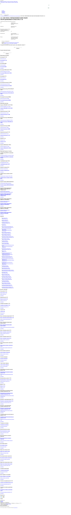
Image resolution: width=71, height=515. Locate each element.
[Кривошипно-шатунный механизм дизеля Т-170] (8, 247)
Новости (1, 1)
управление (15, 43)
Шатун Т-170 (4, 250)
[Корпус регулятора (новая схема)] (7, 279)
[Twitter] (1, 496)
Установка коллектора (5, 265)
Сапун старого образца (4, 364)
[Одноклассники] (2, 496)
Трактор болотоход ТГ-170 (5, 135)
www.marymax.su (15, 507)
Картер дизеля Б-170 (5, 220)
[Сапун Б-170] (4, 225)
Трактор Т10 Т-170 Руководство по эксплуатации (12, 42)
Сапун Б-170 (4, 224)
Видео (12, 1)
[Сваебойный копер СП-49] (4, 162)
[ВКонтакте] (0, 496)
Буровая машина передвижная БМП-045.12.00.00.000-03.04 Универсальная (5, 194)
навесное (5, 43)
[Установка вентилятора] (5, 281)
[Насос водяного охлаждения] (6, 283)
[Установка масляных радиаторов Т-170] (8, 287)
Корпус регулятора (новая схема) (6, 278)
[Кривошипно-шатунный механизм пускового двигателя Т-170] (7, 396)
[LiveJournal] (4, 496)
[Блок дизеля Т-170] (5, 218)
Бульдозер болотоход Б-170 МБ (6, 85)
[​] (24, 3)
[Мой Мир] (3, 496)
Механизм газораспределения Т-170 (7, 256)
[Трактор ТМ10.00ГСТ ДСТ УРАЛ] (5, 106)
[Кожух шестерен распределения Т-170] (7, 227)
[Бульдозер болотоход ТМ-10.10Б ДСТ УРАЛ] (6, 91)
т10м (10, 43)
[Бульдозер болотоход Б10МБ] (4, 98)
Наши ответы (15, 1)
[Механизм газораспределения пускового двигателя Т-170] (8, 260)
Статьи (8, 1)
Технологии (5, 1)
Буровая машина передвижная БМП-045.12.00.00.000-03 (5, 204)
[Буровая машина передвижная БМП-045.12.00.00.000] (7, 210)
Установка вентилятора (5, 280)
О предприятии (2, 2)
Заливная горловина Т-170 (5, 222)
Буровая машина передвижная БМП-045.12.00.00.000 (5, 213)
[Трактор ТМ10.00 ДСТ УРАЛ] (4, 146)
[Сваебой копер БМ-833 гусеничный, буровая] (7, 155)
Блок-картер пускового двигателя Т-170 (7, 236)
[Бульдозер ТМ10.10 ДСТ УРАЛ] (5, 71)
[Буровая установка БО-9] (4, 168)
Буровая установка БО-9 (4, 170)
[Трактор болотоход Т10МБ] (4, 127)
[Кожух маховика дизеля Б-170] (4, 333)
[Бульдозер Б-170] (3, 77)
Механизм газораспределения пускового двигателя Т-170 (5, 408)
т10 (8, 43)
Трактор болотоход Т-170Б (5, 114)
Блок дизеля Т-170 (3, 292)
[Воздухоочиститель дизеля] (6, 268)
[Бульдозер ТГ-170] (3, 58)
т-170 (7, 43)
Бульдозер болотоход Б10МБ (5, 100)
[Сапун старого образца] (5, 243)
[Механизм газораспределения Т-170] (7, 257)
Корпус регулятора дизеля (5, 274)
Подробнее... (2, 68)
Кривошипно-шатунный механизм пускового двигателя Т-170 (7, 253)
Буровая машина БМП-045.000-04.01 (7, 184)
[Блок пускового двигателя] (6, 239)
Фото (10, 1)
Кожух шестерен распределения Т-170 (7, 226)
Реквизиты (9, 2)
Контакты (12, 2)
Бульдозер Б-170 (3, 79)
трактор (12, 43)
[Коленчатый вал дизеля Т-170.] (6, 249)
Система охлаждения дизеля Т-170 (6, 482)
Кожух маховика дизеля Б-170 (6, 232)
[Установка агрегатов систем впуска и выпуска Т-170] (8, 264)
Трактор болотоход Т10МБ (5, 128)
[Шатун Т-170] (4, 251)
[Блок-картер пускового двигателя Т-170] (8, 237)
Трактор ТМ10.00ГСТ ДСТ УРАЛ (6, 108)
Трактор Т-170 (3, 141)
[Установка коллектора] (5, 266)
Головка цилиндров (5, 240)
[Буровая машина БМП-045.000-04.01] (5, 183)
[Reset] (8, 14)
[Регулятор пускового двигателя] (6, 277)
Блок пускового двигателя (5, 238)
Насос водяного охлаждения (6, 282)
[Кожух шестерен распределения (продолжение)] (7, 327)
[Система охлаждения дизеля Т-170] (7, 285)
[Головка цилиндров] (5, 241)
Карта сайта (16, 2)
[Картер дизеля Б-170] (3, 300)
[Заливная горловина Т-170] (4, 306)
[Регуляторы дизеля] (3, 446)
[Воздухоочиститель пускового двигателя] (8, 270)
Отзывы (6, 2)
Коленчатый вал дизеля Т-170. (6, 248)
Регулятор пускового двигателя (6, 276)
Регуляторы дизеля (4, 272)
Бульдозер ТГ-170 (3, 60)
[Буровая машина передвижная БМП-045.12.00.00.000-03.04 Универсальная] (7, 192)
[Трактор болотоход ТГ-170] (4, 133)
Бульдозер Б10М (3, 66)
